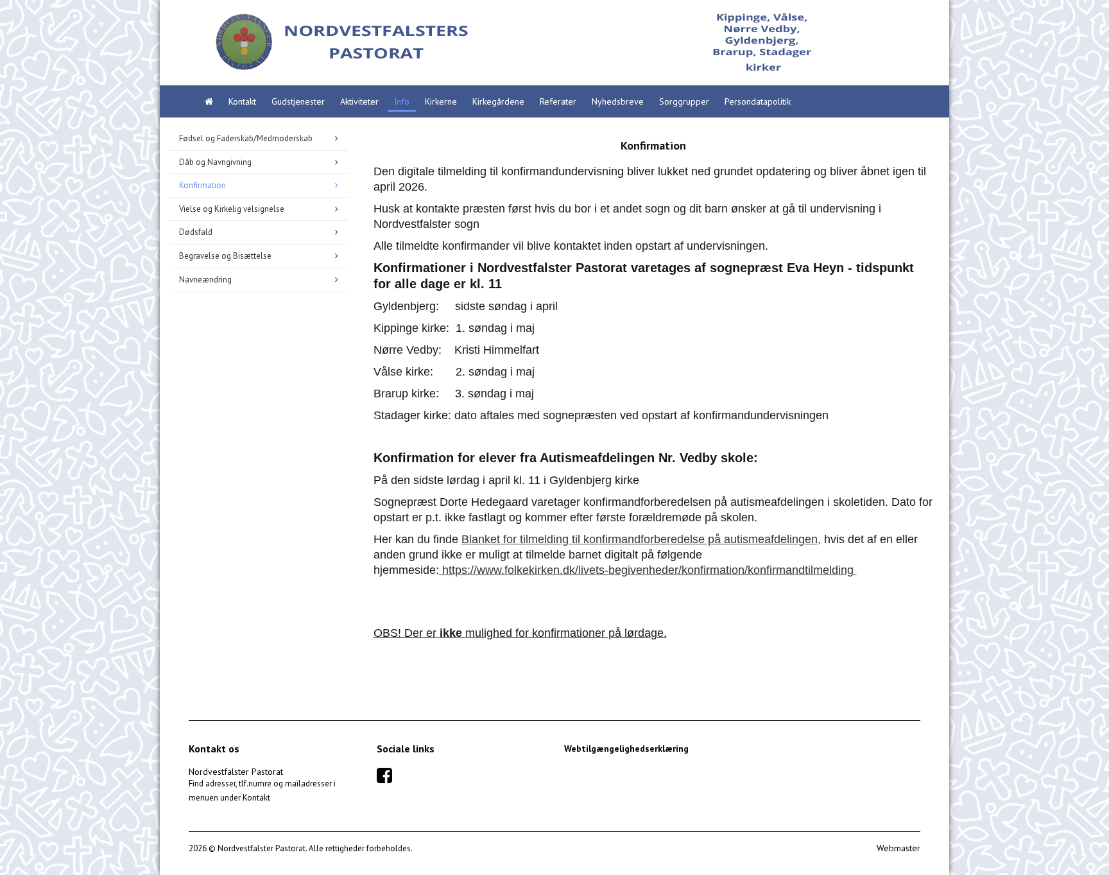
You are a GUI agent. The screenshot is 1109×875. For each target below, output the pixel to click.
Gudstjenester (298, 101)
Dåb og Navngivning (215, 162)
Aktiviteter (359, 101)
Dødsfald (195, 232)
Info (401, 101)
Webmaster (898, 848)
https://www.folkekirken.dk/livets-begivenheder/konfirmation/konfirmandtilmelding (648, 570)
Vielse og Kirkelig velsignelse (231, 209)
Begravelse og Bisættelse (225, 255)
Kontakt (242, 101)
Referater (558, 101)
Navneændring (205, 279)
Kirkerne (441, 101)
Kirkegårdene (498, 101)
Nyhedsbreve (618, 101)
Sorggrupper (684, 101)
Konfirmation (202, 185)
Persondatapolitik (758, 101)
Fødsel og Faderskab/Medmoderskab (246, 138)
